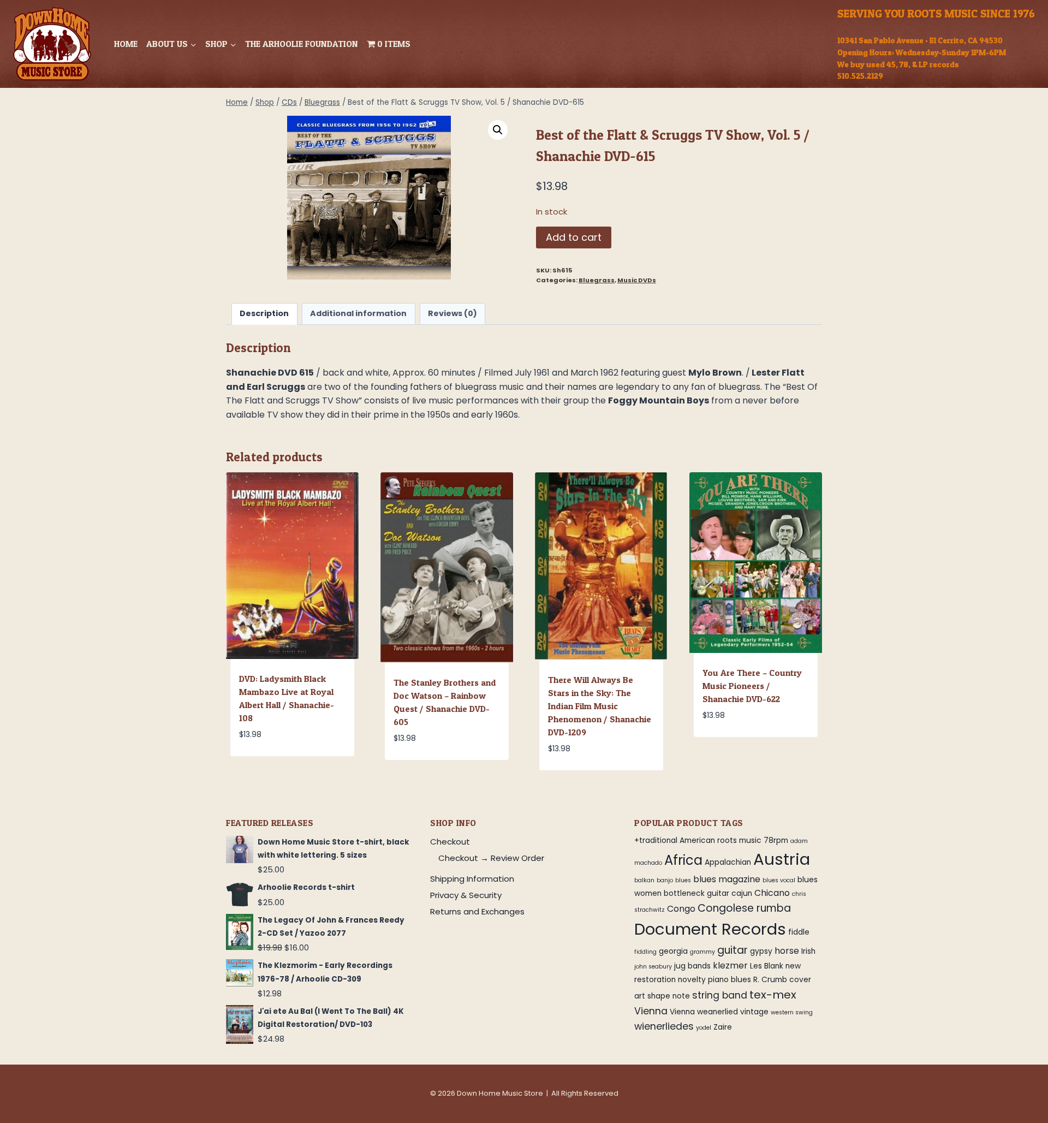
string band (719, 995)
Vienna (651, 1011)
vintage (754, 1012)
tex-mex (772, 994)
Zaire (722, 1027)
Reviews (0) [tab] (452, 313)
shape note (668, 996)
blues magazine (726, 879)
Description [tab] (264, 313)
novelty (692, 980)
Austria (781, 859)
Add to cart (574, 237)
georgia (673, 951)
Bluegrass (597, 280)
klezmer (730, 965)
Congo (681, 908)
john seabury (653, 966)
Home (126, 43)
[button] (498, 130)
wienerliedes (664, 1026)
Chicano (772, 893)
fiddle (798, 932)
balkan (644, 880)
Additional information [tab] (358, 313)
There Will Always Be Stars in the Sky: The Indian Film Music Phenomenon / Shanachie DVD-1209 (599, 706)
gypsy (761, 951)
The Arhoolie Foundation (301, 43)
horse (787, 950)
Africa (683, 860)
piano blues (729, 980)
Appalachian (728, 862)
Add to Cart (266, 767)
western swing (792, 1012)
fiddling (645, 952)
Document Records (710, 929)
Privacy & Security (466, 895)
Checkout (450, 841)
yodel (703, 1028)
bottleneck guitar (696, 893)
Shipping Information (472, 878)
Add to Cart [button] (729, 747)
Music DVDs (636, 280)
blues (683, 880)
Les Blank (766, 966)
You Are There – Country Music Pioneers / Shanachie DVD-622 (752, 685)
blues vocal (779, 880)
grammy (702, 952)
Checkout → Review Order (491, 858)
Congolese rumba (744, 908)
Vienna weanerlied (704, 1012)
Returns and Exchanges (477, 911)
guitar (732, 950)
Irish (808, 951)
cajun (741, 893)
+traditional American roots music (697, 840)
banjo (665, 880)
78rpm (776, 840)
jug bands (692, 966)
